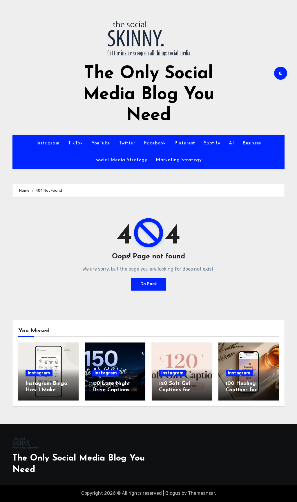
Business (251, 143)
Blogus (172, 493)
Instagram (48, 143)
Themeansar (201, 493)
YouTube (100, 143)
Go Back (148, 284)
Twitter (127, 143)
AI (231, 143)
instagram (39, 373)
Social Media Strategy (121, 160)
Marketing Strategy (179, 160)
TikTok (75, 143)
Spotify (212, 143)
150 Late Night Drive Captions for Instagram (111, 390)
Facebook (155, 143)
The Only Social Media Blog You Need (148, 94)
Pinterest (184, 143)
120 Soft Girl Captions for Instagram (175, 390)
